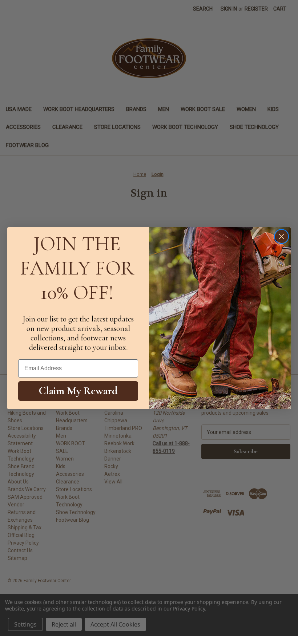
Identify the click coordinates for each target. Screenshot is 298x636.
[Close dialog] (281, 236)
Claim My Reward (78, 391)
